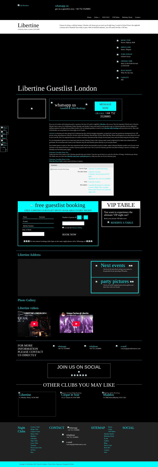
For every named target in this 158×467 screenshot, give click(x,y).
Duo (32, 452)
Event (106, 438)
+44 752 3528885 (107, 114)
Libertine (102, 124)
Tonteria (33, 445)
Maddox (33, 436)
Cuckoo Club (35, 427)
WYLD (33, 450)
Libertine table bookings (111, 128)
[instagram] (131, 440)
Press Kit (107, 447)
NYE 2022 (106, 17)
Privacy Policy (77, 227)
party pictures (115, 281)
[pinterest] (131, 445)
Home (89, 17)
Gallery (106, 441)
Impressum (59, 464)
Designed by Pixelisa (68, 464)
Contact (137, 17)
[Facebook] (131, 430)
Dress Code (108, 445)
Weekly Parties (109, 434)
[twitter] (131, 436)
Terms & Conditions (42, 464)
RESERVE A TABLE (122, 222)
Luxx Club (34, 443)
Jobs (105, 452)
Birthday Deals (127, 17)
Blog (105, 443)
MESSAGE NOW (105, 106)
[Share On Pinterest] (4, 147)
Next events (113, 265)
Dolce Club (34, 434)
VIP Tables (116, 17)
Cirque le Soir (35, 431)
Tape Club (34, 441)
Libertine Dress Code (55, 161)
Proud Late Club (36, 447)
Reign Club (34, 429)
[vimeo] (131, 454)
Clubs (96, 17)
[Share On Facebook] (4, 130)
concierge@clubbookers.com (130, 348)
